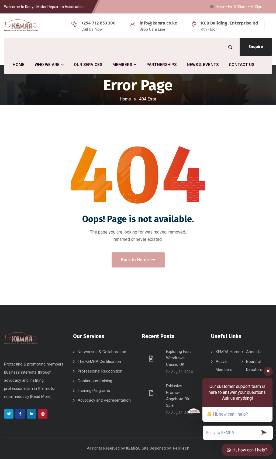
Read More (40, 396)
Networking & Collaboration (102, 351)
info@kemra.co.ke (158, 23)
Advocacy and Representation (104, 400)
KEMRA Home (228, 351)
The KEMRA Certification (99, 361)
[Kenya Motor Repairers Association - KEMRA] (21, 25)
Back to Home (135, 259)
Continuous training (95, 380)
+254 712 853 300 (98, 23)
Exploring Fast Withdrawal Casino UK (178, 358)
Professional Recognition (100, 371)
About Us (254, 351)
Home (125, 99)
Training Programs (94, 390)
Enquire (256, 46)
